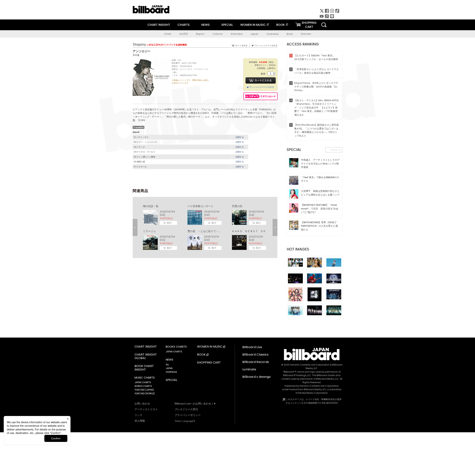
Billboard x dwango (256, 377)
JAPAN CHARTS (143, 382)
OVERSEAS (171, 372)
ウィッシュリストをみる (266, 45)
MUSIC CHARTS (145, 377)
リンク (138, 415)
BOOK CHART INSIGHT (144, 367)
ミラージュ (149, 231)
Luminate (249, 369)
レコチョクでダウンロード (260, 96)
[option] (205, 227)
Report (200, 34)
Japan (254, 34)
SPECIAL (227, 25)
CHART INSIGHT (159, 25)
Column (217, 34)
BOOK (280, 25)
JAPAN (169, 368)
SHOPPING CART (209, 362)
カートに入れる (260, 80)
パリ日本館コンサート (200, 206)
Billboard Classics (255, 354)
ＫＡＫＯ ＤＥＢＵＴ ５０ (249, 231)
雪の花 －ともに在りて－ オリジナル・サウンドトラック (222, 231)
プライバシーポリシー (188, 415)
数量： (264, 73)
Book (290, 34)
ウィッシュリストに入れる (262, 86)
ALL (167, 364)
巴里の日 (237, 206)
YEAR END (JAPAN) (144, 389)
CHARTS (184, 25)
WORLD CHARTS (143, 386)
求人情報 (140, 420)
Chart (167, 34)
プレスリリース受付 (186, 409)
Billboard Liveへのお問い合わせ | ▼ (195, 403)
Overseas (272, 34)
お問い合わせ (142, 403)
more (333, 149)
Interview (237, 34)
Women (306, 34)
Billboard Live (252, 347)
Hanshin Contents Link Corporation (309, 364)
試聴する (240, 137)
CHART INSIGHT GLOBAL (146, 356)
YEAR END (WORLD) (145, 393)
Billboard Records (255, 362)
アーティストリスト (146, 409)
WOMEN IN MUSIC (253, 25)
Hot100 (183, 34)
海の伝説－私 (150, 206)
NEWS (205, 25)
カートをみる (241, 45)
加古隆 (136, 55)
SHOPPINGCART (309, 25)
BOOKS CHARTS (176, 346)
